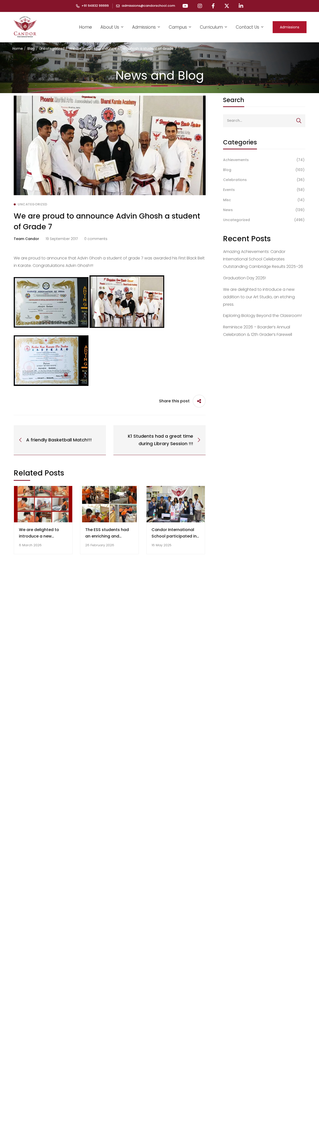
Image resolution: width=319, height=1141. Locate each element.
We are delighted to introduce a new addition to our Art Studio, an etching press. (259, 297)
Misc (264, 199)
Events (264, 189)
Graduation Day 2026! (244, 278)
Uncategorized (52, 48)
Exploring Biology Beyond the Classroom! (262, 315)
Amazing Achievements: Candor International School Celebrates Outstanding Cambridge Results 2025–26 (263, 259)
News (264, 209)
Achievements (264, 159)
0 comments (95, 238)
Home (17, 48)
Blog (31, 48)
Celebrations (264, 179)
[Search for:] (264, 120)
